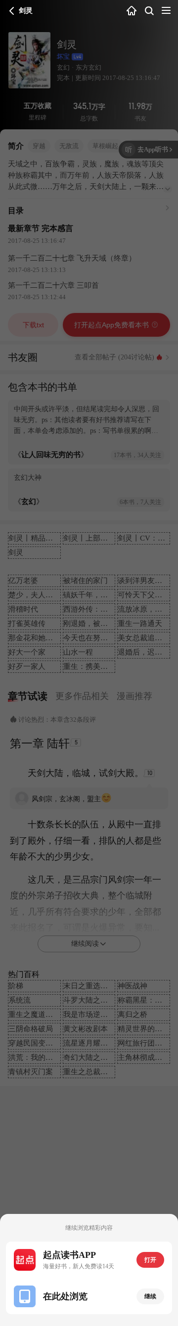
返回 (12, 11)
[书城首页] (131, 11)
